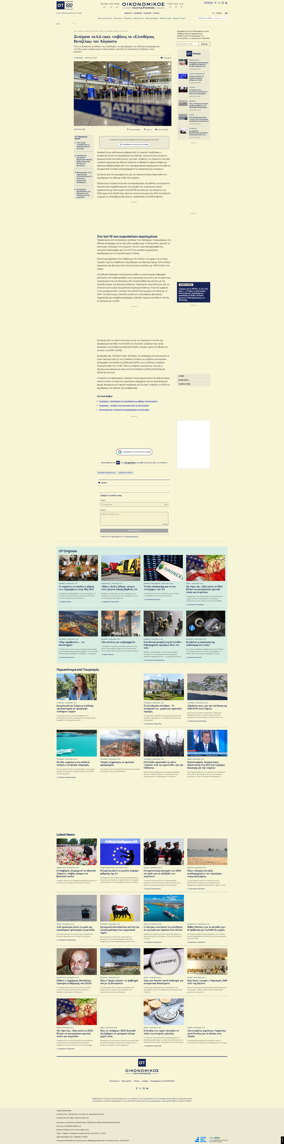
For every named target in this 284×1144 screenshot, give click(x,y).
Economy (147, 13)
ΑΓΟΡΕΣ (181, 376)
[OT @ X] (219, 3)
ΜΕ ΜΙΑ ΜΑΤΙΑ (183, 380)
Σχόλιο (102, 510)
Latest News (66, 834)
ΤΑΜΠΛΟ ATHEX (184, 384)
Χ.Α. (58, 24)
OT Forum (208, 3)
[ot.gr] (143, 8)
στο (128, 462)
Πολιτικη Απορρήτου (131, 536)
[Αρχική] (65, 5)
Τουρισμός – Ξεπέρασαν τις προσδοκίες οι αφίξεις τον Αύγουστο (128, 401)
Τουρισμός (80, 31)
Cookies (145, 1081)
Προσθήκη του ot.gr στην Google (136, 144)
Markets (128, 13)
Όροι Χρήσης (116, 536)
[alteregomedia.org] (200, 1141)
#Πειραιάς (117, 18)
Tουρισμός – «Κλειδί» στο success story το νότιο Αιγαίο (124, 405)
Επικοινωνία (114, 1081)
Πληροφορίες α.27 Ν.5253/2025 (162, 1081)
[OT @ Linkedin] (226, 3)
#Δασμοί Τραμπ (179, 18)
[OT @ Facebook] (215, 3)
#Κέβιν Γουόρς (165, 18)
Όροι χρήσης (127, 1081)
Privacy (137, 1081)
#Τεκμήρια (127, 18)
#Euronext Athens (105, 18)
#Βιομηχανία (138, 18)
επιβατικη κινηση (125, 473)
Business (137, 13)
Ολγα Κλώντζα (79, 129)
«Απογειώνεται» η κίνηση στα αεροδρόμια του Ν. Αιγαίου (124, 409)
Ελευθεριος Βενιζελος (107, 473)
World (156, 13)
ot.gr (75, 31)
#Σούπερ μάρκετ (152, 18)
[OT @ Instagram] (222, 3)
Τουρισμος (78, 58)
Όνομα (102, 500)
